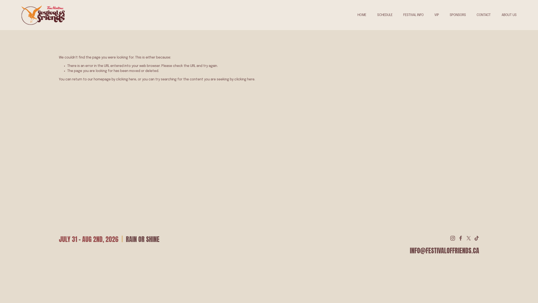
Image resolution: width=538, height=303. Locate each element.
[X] (468, 238)
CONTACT (484, 15)
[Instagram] (452, 238)
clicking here (126, 79)
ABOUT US (509, 15)
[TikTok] (476, 238)
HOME (361, 15)
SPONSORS (458, 15)
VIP (436, 15)
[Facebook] (460, 238)
